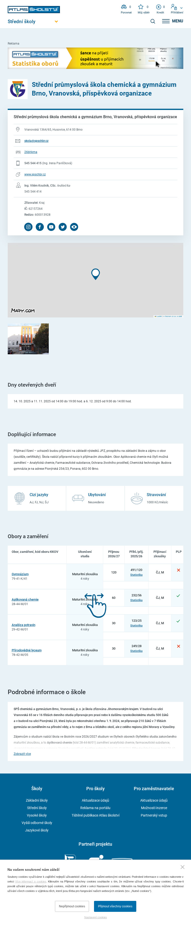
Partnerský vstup (154, 815)
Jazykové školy (36, 830)
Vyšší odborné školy (37, 823)
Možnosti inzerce (154, 808)
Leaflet (159, 316)
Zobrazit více (22, 754)
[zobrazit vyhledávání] (152, 21)
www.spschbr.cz (35, 174)
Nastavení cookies (95, 917)
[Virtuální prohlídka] (74, 227)
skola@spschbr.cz (36, 141)
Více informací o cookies (30, 881)
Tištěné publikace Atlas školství (95, 815)
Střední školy (37, 808)
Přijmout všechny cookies (115, 906)
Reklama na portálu (95, 808)
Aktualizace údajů (95, 800)
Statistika (136, 574)
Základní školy (37, 800)
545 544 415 (33, 163)
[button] (95, 274)
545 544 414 (33, 191)
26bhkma (30, 152)
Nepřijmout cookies (72, 906)
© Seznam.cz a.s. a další (172, 316)
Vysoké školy (37, 815)
